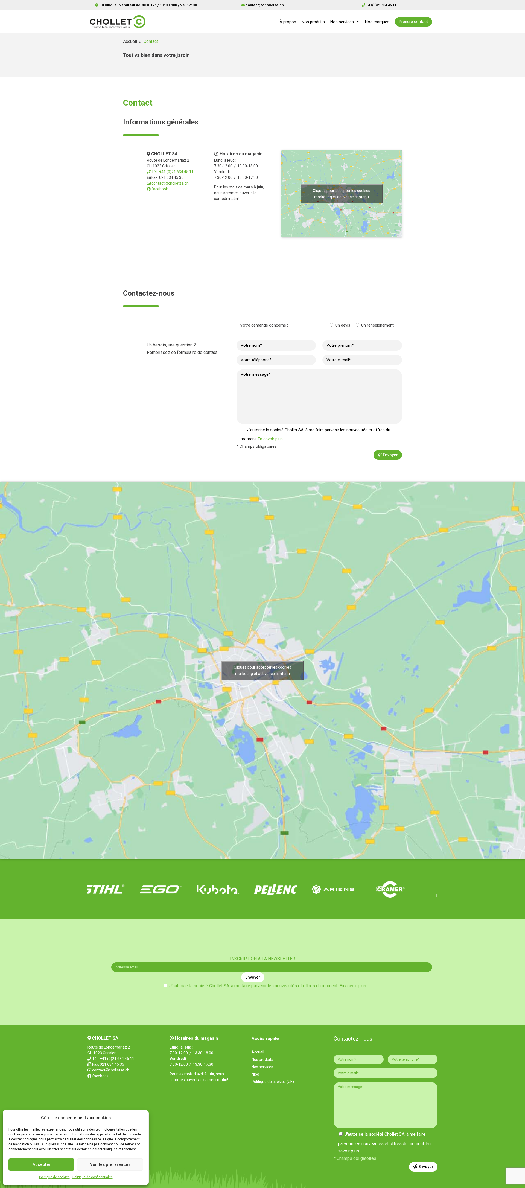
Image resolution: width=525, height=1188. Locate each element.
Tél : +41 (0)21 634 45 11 (172, 172)
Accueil (258, 1052)
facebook (159, 189)
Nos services (342, 21)
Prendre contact (413, 21)
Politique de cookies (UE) (273, 1082)
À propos (287, 21)
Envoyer (390, 454)
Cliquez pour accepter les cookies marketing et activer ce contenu (341, 193)
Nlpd (255, 1074)
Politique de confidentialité (92, 1177)
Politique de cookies (54, 1177)
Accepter (42, 1164)
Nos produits (313, 21)
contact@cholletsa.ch (170, 183)
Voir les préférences (110, 1164)
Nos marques (377, 21)
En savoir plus (270, 438)
